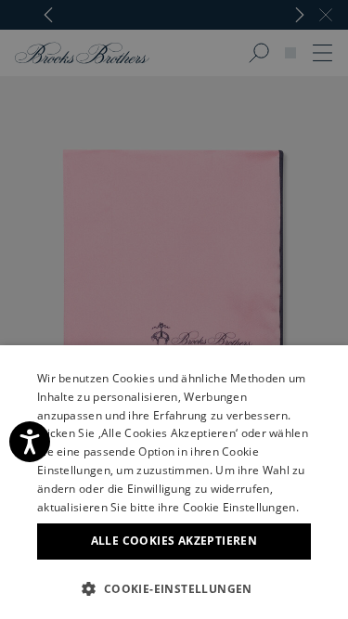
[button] (174, 588)
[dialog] (174, 309)
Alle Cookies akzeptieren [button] (174, 540)
